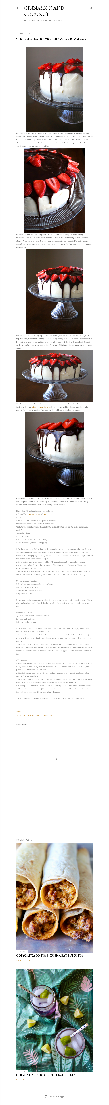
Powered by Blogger (56, 1097)
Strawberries (47, 715)
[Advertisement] (54, 813)
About (35, 21)
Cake (24, 715)
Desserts (38, 715)
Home (27, 21)
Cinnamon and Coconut (44, 11)
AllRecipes (47, 514)
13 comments (28, 1080)
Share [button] (18, 712)
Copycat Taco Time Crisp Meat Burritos (50, 955)
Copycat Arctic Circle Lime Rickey (46, 1075)
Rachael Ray (34, 514)
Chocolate (30, 715)
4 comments (27, 960)
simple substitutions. (41, 407)
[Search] (91, 7)
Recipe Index (47, 21)
